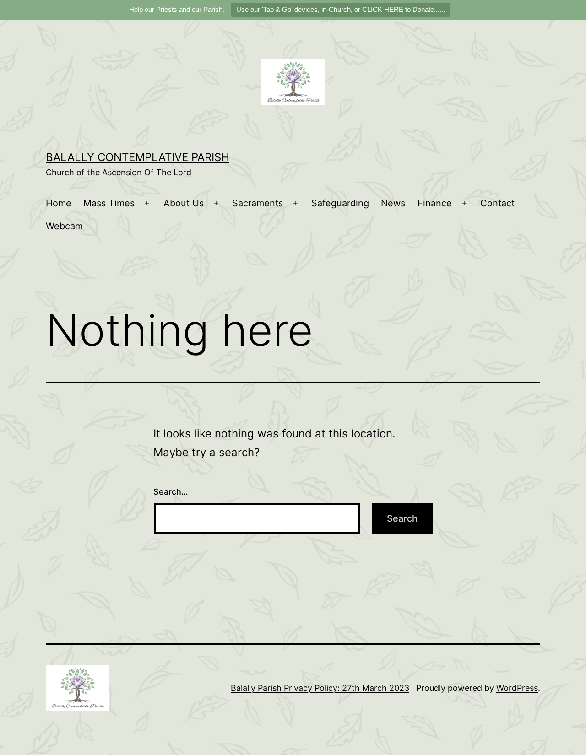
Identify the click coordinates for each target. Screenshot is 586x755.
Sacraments (257, 203)
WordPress (517, 688)
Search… (170, 491)
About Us (183, 203)
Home (58, 203)
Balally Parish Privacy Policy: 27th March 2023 (320, 688)
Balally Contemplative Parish (137, 157)
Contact (497, 203)
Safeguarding (340, 203)
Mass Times (109, 203)
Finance (435, 203)
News (393, 203)
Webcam (64, 226)
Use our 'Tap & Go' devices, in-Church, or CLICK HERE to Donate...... (340, 9)
